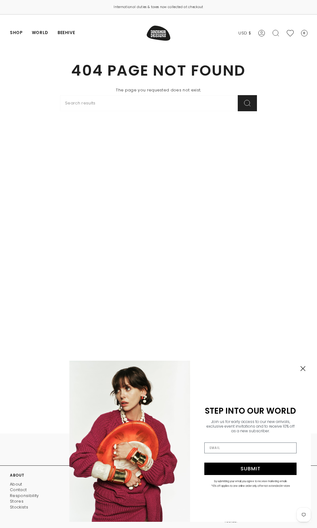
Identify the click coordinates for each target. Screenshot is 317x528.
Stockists (19, 507)
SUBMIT (251, 468)
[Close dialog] (302, 368)
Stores (17, 501)
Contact (18, 489)
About (16, 484)
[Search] (247, 103)
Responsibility (24, 495)
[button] (16, 33)
